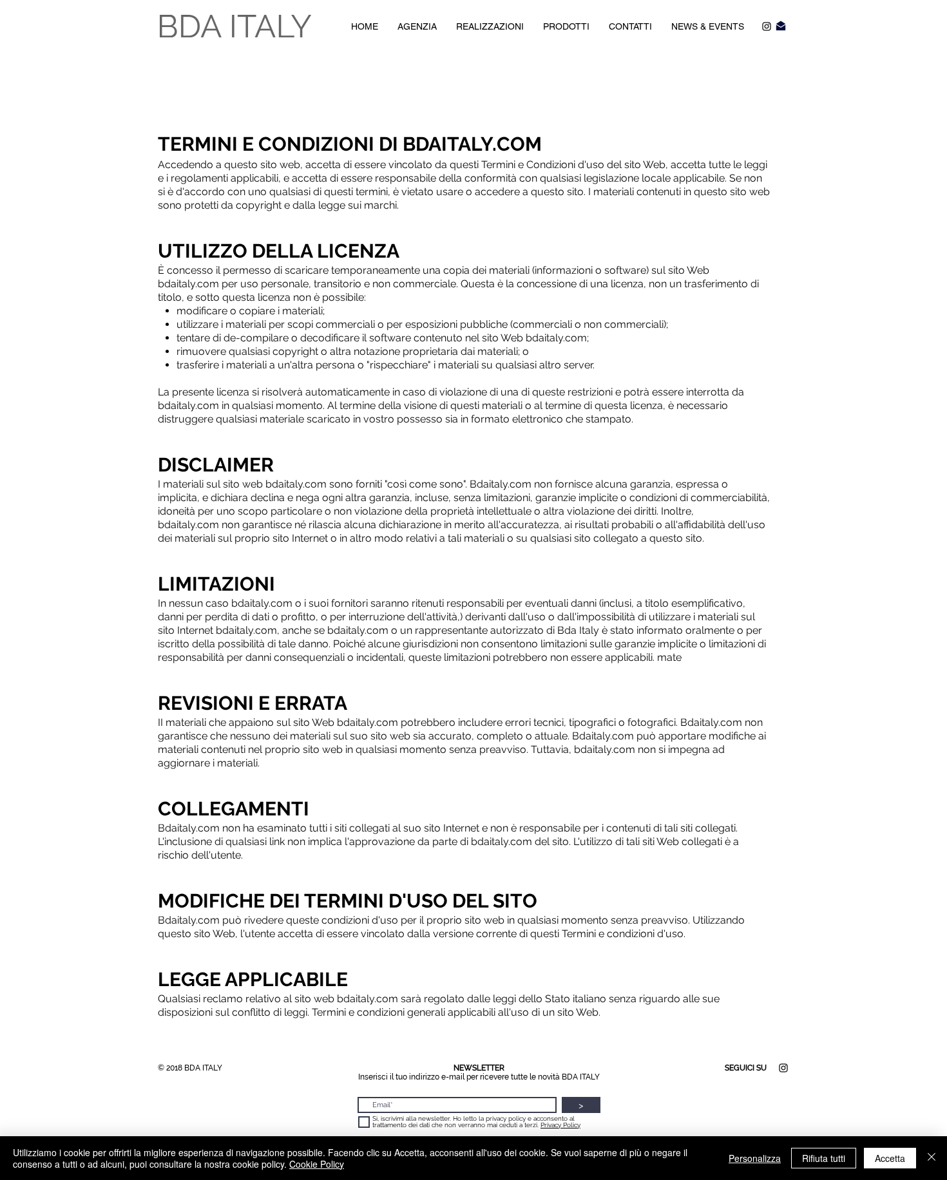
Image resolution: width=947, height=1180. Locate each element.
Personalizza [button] (755, 1158)
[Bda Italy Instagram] (766, 26)
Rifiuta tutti (823, 1158)
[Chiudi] (931, 1158)
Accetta (890, 1158)
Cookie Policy (316, 1163)
